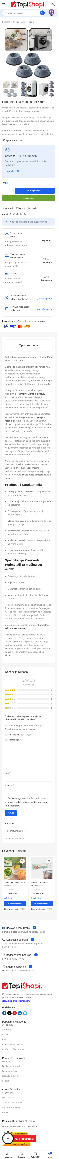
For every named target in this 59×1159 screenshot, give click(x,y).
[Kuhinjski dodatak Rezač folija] (42, 868)
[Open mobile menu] (3, 4)
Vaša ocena (11, 734)
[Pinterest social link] (17, 214)
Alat (4, 1039)
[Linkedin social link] (21, 214)
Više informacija (44, 309)
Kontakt (5, 1080)
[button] (15, 903)
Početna (6, 21)
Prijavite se (7, 1097)
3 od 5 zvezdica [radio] (26, 735)
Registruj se (7, 1092)
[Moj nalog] (53, 4)
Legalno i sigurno (44, 298)
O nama (6, 1061)
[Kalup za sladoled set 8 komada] (15, 868)
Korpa (5, 1112)
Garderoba (7, 1029)
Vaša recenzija (13, 739)
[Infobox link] (51, 12)
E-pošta (9, 785)
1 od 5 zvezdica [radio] (22, 735)
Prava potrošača (9, 1071)
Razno (31, 21)
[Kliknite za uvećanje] (7, 73)
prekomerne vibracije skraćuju (30, 393)
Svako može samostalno (34, 474)
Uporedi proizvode (11, 1107)
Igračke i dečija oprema (13, 1049)
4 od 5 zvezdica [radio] (29, 735)
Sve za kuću (19, 21)
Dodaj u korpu (34, 190)
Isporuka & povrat (10, 1075)
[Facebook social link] (10, 214)
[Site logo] (28, 4)
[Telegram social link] (24, 214)
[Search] (42, 12)
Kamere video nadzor (12, 1044)
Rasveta (6, 1034)
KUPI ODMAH (28, 198)
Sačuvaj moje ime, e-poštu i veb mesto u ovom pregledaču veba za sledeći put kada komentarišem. (26, 802)
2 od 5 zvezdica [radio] (24, 735)
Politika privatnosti (11, 1066)
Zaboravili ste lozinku (12, 1102)
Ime (8, 773)
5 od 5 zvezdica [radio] (31, 735)
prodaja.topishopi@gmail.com (16, 1001)
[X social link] (14, 214)
